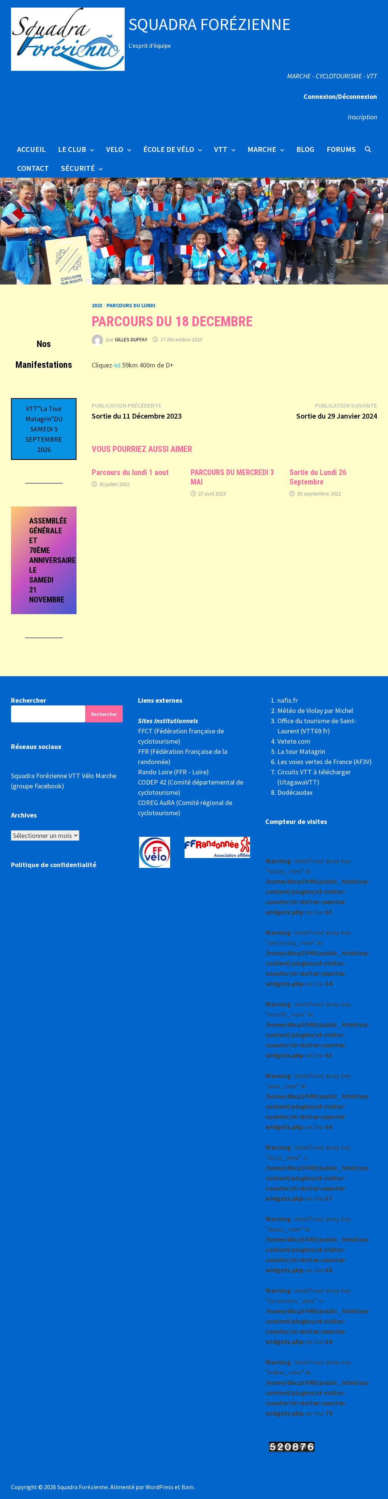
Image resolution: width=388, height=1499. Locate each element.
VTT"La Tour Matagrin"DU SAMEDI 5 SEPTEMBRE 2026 (44, 429)
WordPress (160, 1487)
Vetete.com (293, 741)
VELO (114, 149)
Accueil (31, 149)
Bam (187, 1487)
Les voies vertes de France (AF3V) (324, 761)
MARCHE (261, 149)
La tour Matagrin (301, 751)
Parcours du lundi (130, 305)
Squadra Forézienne (209, 24)
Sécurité (78, 168)
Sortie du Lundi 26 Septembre (317, 477)
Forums (341, 149)
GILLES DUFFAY (131, 339)
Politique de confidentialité (53, 864)
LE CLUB (72, 149)
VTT (220, 149)
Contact (33, 168)
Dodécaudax (295, 792)
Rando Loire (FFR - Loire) (173, 771)
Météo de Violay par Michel (315, 710)
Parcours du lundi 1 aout (130, 472)
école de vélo (168, 149)
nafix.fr (287, 700)
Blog (305, 149)
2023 (97, 305)
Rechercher (28, 700)
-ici (116, 365)
